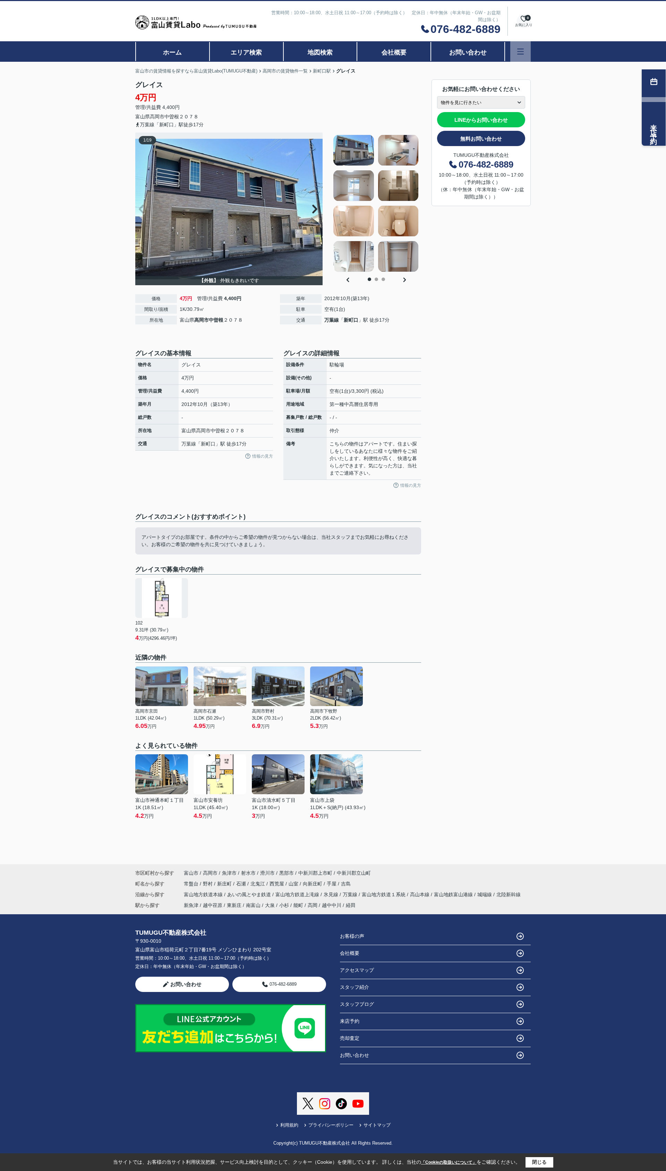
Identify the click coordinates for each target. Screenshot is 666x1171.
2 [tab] (376, 279)
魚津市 (229, 873)
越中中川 (331, 905)
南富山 (253, 905)
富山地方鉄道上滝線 (298, 894)
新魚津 (191, 905)
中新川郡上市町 (315, 873)
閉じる (539, 1162)
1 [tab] (369, 279)
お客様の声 (352, 936)
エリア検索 (246, 52)
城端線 (485, 894)
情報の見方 (262, 456)
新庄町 (225, 883)
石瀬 (241, 883)
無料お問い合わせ (481, 139)
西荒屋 (277, 883)
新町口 (351, 320)
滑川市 (267, 873)
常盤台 (192, 883)
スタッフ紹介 (354, 987)
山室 (294, 883)
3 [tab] (383, 279)
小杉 (284, 905)
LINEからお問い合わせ (481, 120)
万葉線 (331, 320)
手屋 (332, 883)
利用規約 (289, 1125)
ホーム (172, 52)
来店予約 (349, 1021)
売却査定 (349, 1038)
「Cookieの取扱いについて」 (449, 1162)
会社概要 (394, 52)
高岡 (312, 905)
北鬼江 (258, 883)
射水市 (248, 873)
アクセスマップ (357, 970)
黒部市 (286, 873)
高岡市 (157, 116)
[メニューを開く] (520, 51)
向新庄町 (313, 883)
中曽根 (171, 116)
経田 (351, 905)
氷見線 (332, 894)
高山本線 (420, 894)
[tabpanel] (376, 203)
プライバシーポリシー (330, 1125)
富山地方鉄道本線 (204, 894)
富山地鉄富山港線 (454, 894)
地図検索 (320, 52)
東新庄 (234, 905)
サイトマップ (377, 1125)
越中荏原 (212, 905)
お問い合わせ (468, 52)
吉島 (346, 883)
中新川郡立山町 (354, 873)
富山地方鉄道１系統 (384, 894)
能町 (298, 905)
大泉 (270, 905)
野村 (208, 883)
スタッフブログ (357, 1004)
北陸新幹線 (508, 894)
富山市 (191, 873)
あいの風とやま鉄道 (249, 894)
